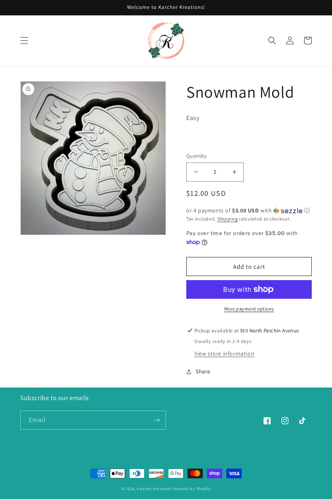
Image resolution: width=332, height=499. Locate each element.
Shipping (227, 219)
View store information (224, 353)
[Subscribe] (157, 420)
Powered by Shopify (191, 488)
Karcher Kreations (154, 488)
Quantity (196, 155)
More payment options (249, 309)
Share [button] (203, 371)
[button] (24, 40)
